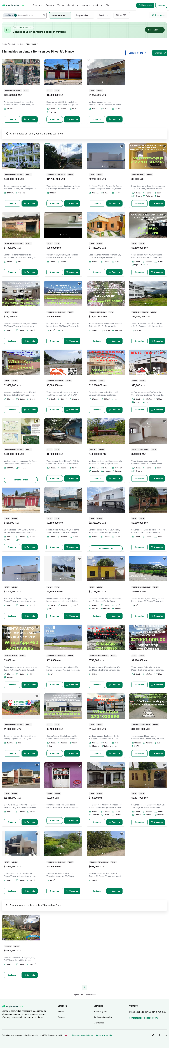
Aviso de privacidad (104, 1035)
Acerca (61, 1011)
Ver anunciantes (21, 480)
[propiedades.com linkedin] (164, 1035)
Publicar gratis (145, 5)
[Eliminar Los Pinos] (15, 15)
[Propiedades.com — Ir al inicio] (13, 5)
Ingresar (161, 5)
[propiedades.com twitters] (150, 1035)
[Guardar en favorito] (37, 62)
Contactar (12, 119)
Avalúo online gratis (103, 1017)
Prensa (61, 1017)
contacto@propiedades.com (143, 1018)
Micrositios (99, 1022)
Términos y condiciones (82, 1035)
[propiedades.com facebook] (157, 1035)
